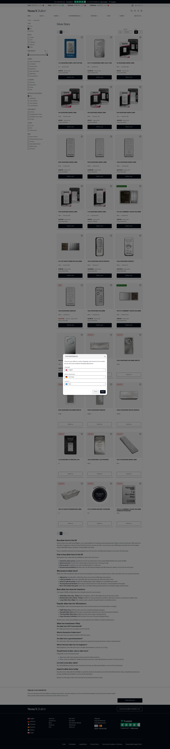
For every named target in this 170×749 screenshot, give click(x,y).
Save (102, 392)
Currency (66, 381)
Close (95, 392)
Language (67, 367)
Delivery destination (69, 374)
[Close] (105, 356)
